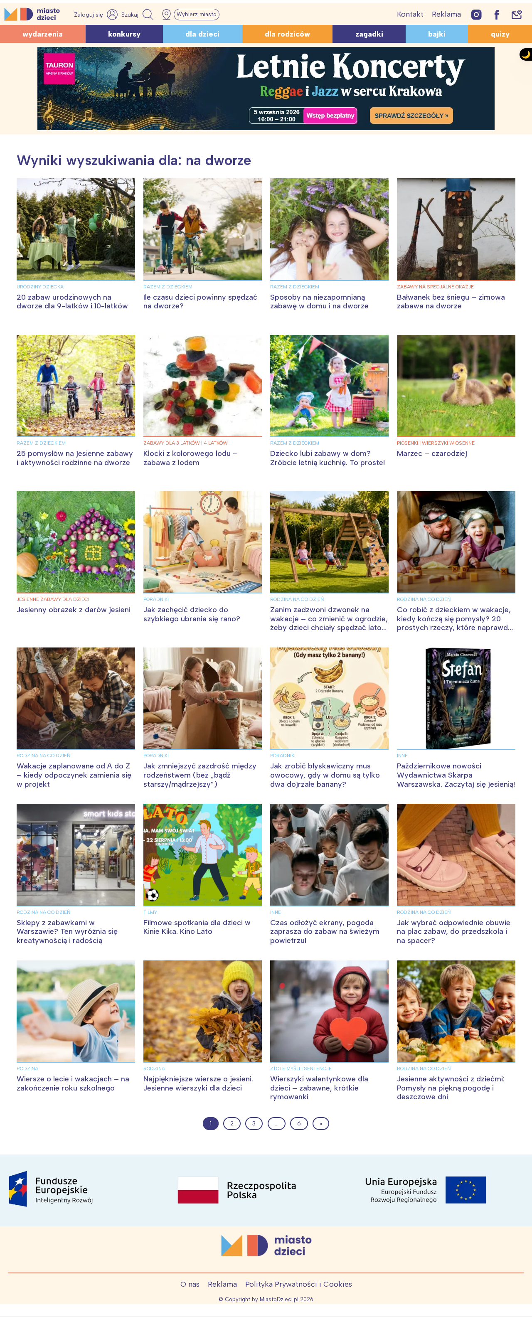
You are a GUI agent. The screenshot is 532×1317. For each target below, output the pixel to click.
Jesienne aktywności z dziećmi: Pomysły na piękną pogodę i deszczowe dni (451, 1087)
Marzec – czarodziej (432, 453)
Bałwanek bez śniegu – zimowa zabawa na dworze (451, 302)
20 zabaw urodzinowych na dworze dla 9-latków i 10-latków (72, 302)
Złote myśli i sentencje (301, 1068)
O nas (190, 1284)
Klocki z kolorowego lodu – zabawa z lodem (190, 458)
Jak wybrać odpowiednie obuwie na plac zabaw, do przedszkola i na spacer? (453, 931)
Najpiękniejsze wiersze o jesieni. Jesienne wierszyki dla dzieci (198, 1083)
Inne (402, 755)
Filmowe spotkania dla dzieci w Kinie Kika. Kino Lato (197, 927)
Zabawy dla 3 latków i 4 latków (185, 443)
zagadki (369, 34)
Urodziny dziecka (40, 287)
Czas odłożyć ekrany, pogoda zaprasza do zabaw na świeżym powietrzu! (324, 931)
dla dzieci (202, 34)
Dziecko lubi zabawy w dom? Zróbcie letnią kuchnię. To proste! (327, 458)
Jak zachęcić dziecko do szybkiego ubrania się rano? (191, 614)
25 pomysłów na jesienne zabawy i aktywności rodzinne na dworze (75, 458)
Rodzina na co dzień (297, 599)
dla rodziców (287, 34)
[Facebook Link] (496, 14)
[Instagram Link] (476, 14)
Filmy (150, 912)
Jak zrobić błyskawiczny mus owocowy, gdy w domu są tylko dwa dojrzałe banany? (325, 774)
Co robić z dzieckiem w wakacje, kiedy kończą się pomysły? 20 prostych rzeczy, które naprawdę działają (454, 623)
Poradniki (156, 599)
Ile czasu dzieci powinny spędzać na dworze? (200, 302)
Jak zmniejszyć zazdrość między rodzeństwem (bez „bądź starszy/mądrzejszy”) (199, 774)
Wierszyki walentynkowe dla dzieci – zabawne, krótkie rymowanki (319, 1087)
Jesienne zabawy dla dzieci (53, 599)
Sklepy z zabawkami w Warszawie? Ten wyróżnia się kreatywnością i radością (67, 931)
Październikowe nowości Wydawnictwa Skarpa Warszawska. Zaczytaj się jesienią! (456, 774)
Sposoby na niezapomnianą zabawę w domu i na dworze (319, 302)
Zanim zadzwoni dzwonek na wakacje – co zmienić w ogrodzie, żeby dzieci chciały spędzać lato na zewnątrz (329, 623)
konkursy (124, 34)
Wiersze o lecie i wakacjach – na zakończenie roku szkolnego (73, 1083)
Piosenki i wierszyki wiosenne (436, 443)
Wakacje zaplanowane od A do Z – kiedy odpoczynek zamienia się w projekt (74, 774)
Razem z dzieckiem (167, 287)
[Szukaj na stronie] (138, 14)
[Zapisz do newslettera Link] (517, 14)
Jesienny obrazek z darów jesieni (74, 609)
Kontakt (410, 14)
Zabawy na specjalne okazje (435, 287)
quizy (500, 34)
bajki (437, 34)
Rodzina (27, 1068)
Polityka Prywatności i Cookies (298, 1284)
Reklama (446, 14)
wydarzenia (42, 34)
